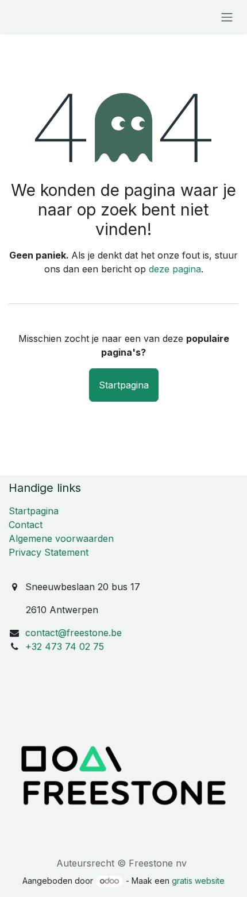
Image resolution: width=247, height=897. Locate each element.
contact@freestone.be (73, 632)
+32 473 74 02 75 (64, 646)
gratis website (198, 881)
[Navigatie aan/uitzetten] (226, 17)
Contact (26, 524)
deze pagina (175, 269)
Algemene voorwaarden (61, 538)
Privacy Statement (48, 552)
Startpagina (124, 385)
